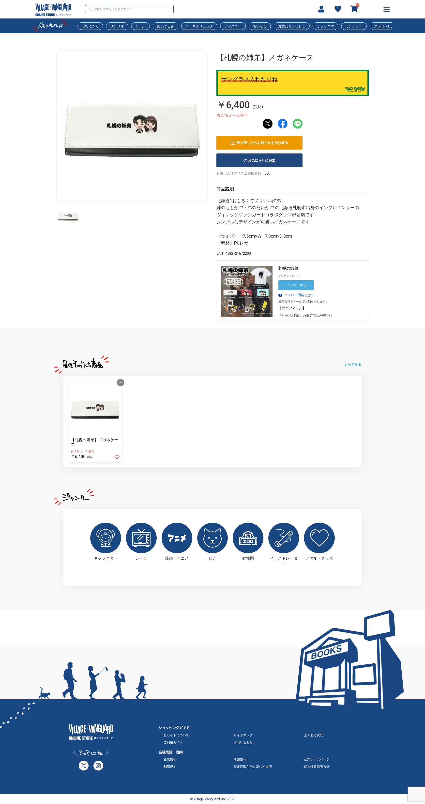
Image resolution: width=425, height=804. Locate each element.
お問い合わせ (243, 742)
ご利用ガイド (173, 742)
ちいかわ (260, 26)
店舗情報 (240, 759)
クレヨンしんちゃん (389, 26)
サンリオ (117, 26)
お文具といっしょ (291, 26)
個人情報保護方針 (317, 767)
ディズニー (233, 26)
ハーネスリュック (199, 26)
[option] (132, 126)
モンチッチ (354, 26)
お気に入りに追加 (261, 160)
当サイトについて (176, 735)
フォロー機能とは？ (297, 295)
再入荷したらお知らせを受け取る (262, 143)
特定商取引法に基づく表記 (253, 767)
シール (140, 26)
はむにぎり (90, 26)
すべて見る (353, 365)
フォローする (296, 285)
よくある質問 (313, 735)
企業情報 (170, 759)
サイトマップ (243, 735)
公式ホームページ (317, 759)
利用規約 (170, 767)
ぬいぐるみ (165, 26)
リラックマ (325, 26)
